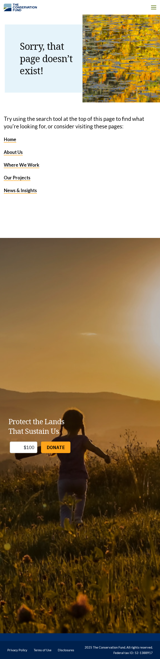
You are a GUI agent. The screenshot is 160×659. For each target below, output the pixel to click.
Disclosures (66, 650)
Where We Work (21, 165)
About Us (13, 152)
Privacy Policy (17, 650)
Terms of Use (42, 650)
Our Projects (17, 177)
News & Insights (20, 190)
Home (10, 139)
